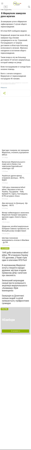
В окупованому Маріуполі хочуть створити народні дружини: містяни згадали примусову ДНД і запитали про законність (14, 270)
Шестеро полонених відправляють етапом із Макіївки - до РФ (15, 240)
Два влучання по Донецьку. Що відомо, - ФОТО (15, 204)
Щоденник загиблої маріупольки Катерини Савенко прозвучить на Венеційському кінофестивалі (15, 228)
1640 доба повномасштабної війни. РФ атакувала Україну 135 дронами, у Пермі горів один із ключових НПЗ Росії (15, 256)
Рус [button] (6, 7)
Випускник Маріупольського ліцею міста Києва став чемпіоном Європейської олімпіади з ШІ (13, 165)
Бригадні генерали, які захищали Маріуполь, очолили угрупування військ (15, 152)
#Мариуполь (4, 87)
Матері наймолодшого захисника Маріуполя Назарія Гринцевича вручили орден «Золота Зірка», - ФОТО (15, 216)
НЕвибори (8, 320)
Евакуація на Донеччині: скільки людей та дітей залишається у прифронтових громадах (15, 299)
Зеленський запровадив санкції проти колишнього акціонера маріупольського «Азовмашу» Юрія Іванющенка (14, 285)
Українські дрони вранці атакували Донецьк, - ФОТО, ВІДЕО (13, 178)
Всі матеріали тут (15, 331)
